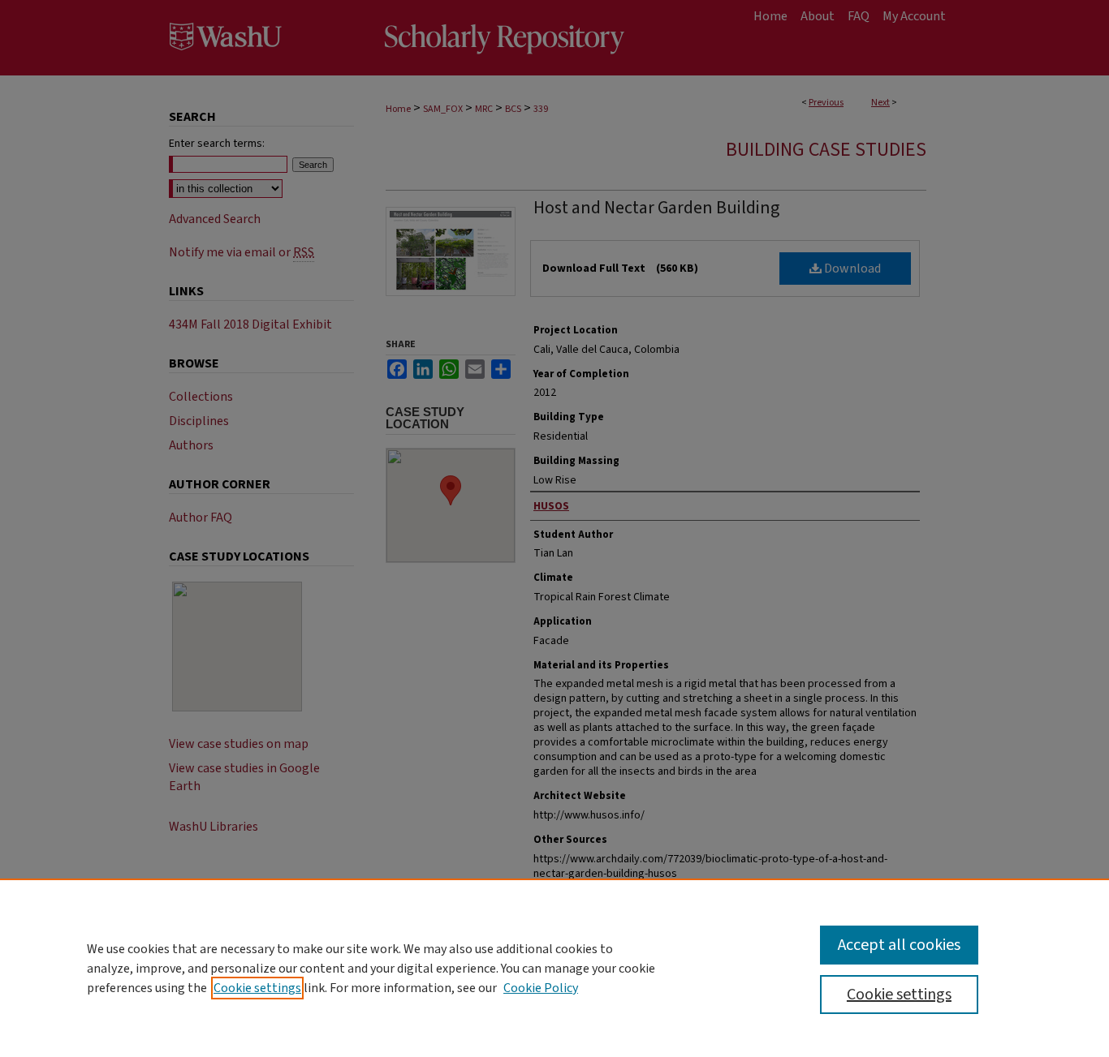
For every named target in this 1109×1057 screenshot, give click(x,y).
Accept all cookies (899, 945)
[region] (554, 968)
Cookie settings (257, 988)
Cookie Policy (540, 988)
